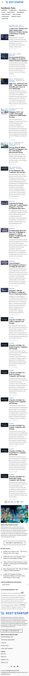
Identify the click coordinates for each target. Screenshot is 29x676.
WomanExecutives (20, 608)
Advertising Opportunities (8, 639)
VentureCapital (3, 608)
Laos (3, 12)
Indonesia (22, 10)
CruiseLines (3, 597)
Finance (18, 53)
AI (12, 78)
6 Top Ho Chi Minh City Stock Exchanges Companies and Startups (17, 374)
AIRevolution (5, 593)
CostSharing (19, 595)
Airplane (9, 593)
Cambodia (13, 10)
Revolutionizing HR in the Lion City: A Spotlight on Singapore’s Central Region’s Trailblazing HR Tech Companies (17, 234)
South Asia (3, 656)
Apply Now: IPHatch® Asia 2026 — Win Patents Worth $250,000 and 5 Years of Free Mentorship (18, 86)
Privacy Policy (5, 645)
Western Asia (4, 662)
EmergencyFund (3, 599)
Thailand (5, 16)
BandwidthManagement (5, 595)
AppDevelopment (17, 593)
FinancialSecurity (16, 599)
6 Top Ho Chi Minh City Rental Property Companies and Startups (18, 347)
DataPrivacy (7, 597)
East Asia (3, 653)
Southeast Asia (13, 25)
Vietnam (5, 18)
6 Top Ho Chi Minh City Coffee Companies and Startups (17, 321)
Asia (20, 25)
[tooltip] (11, 666)
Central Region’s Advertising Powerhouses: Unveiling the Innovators (17, 264)
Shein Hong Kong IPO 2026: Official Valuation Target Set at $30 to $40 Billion (15, 569)
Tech (7, 607)
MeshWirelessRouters (4, 602)
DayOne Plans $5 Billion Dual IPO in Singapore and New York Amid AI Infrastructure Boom (18, 150)
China (13, 53)
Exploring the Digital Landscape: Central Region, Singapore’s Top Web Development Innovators (18, 206)
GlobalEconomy (22, 599)
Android (12, 593)
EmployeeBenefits (10, 599)
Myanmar (20, 12)
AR (22, 592)
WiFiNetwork (14, 608)
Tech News (12, 81)
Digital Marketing (18, 597)
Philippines (6, 14)
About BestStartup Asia (7, 636)
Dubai (23, 597)
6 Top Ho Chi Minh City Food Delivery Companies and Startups (17, 452)
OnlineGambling (20, 602)
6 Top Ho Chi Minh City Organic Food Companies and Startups (17, 401)
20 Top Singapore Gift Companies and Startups (17, 171)
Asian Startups (13, 26)
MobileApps (10, 602)
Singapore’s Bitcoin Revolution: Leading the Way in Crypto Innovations (18, 292)
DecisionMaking (12, 597)
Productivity (25, 602)
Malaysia (11, 12)
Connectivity (14, 595)
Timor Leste (16, 16)
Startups (22, 605)
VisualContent (8, 608)
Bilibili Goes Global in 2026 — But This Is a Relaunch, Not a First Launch (15, 552)
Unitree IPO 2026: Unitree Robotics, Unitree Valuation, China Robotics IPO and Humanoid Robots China (15, 563)
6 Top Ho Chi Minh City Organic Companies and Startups (17, 427)
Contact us (3, 642)
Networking (15, 602)
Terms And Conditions (7, 648)
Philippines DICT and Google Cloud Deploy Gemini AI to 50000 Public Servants (17, 114)
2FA (1, 593)
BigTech (10, 595)
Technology (12, 145)
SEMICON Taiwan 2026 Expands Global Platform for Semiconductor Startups (14, 557)
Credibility (23, 595)
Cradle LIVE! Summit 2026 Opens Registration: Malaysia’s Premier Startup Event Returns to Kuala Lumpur (18, 32)
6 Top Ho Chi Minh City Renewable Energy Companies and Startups (17, 478)
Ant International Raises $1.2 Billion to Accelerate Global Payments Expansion (18, 58)
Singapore (17, 14)
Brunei (4, 10)
